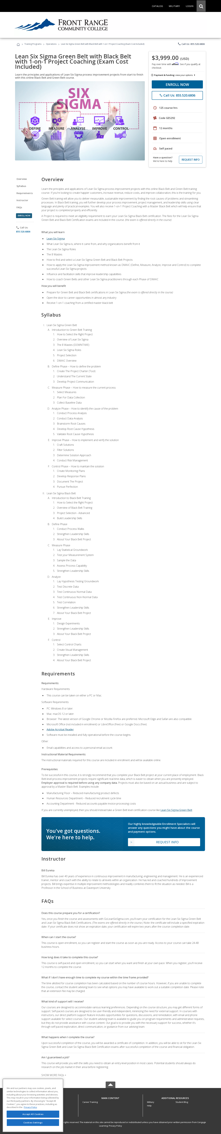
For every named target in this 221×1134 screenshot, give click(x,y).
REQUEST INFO (191, 159)
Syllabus (21, 186)
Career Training (90, 1102)
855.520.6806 (23, 231)
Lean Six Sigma (56, 238)
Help (149, 1105)
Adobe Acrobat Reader (60, 729)
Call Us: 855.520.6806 (191, 44)
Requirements (25, 193)
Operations (51, 44)
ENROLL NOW (177, 84)
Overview (22, 178)
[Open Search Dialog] (201, 6)
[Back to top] (110, 1097)
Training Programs (32, 44)
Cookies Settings (33, 1122)
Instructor (22, 200)
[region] (33, 1105)
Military (150, 1102)
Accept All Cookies (33, 1114)
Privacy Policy (115, 1125)
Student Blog (182, 1102)
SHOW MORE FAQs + (53, 1075)
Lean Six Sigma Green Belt (176, 810)
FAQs (19, 207)
